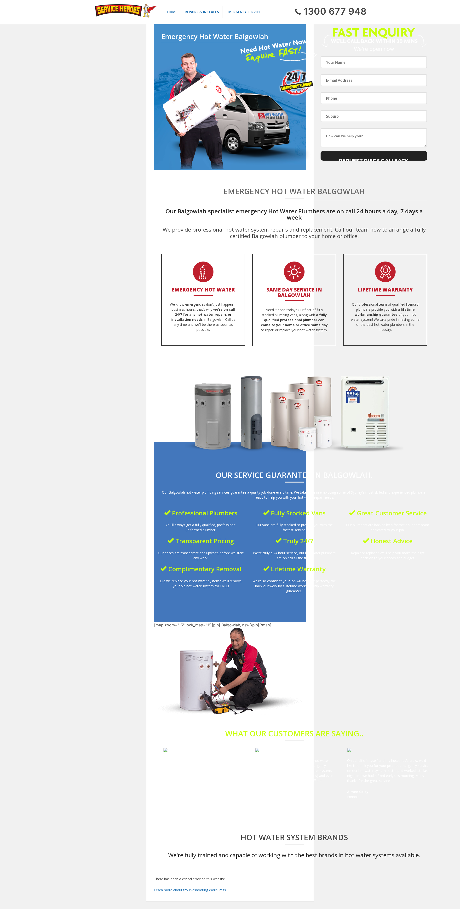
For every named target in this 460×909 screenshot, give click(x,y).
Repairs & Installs (202, 12)
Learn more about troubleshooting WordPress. (190, 890)
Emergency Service (243, 12)
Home (172, 12)
